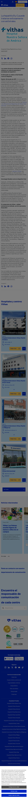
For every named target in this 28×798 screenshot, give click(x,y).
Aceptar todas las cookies (14, 795)
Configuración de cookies (14, 787)
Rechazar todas (14, 791)
